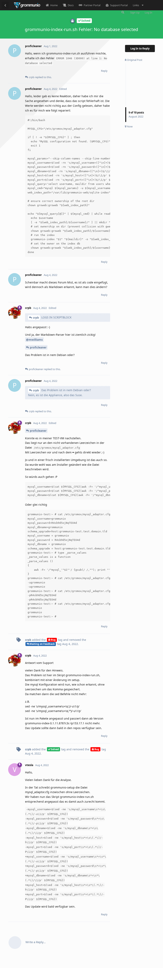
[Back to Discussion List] (5, 5)
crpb (36, 317)
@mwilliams (34, 339)
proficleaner (38, 347)
